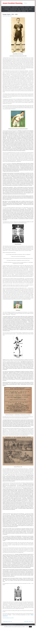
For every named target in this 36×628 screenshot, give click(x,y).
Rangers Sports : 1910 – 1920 (10, 14)
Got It (30, 626)
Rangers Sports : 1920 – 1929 (7, 621)
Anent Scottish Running (12, 3)
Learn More (26, 626)
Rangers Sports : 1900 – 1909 (28, 621)
